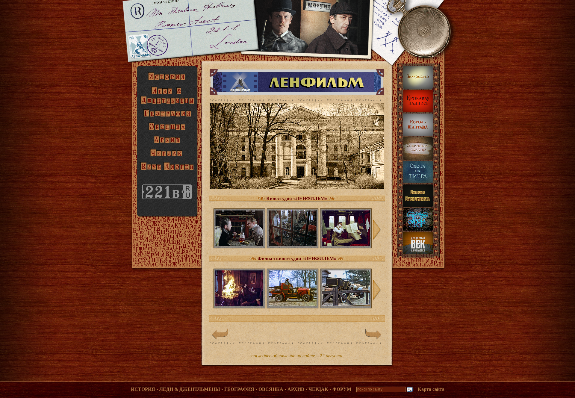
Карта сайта (431, 389)
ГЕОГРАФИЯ (239, 389)
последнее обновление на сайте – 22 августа (296, 355)
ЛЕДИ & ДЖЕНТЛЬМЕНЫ (189, 389)
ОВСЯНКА (270, 389)
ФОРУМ (341, 389)
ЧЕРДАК (318, 389)
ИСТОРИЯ (143, 389)
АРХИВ (296, 389)
